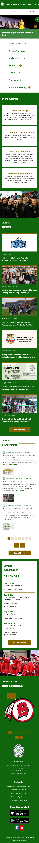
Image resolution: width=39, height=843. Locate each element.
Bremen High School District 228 (18, 786)
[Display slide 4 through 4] (19, 538)
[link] (19, 727)
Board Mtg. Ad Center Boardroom (13, 627)
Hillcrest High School (18, 797)
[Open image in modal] (8, 471)
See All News (19, 429)
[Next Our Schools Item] (21, 737)
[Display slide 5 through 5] (23, 538)
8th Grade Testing (17, 87)
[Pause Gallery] (35, 26)
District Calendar (17, 51)
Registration (14, 58)
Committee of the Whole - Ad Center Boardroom (17, 598)
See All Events (19, 642)
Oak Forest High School (19, 800)
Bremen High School (18, 790)
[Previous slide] (16, 545)
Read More (13, 464)
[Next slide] (22, 545)
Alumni (12, 73)
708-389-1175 (21, 773)
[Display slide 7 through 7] (30, 538)
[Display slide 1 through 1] (9, 538)
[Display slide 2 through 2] (12, 538)
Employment (15, 80)
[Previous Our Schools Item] (17, 737)
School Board (15, 43)
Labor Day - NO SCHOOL (15, 585)
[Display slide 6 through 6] (26, 538)
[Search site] (3, 12)
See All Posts (19, 553)
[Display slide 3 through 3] (16, 538)
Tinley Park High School (18, 793)
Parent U (13, 65)
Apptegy (23, 840)
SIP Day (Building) (12, 614)
